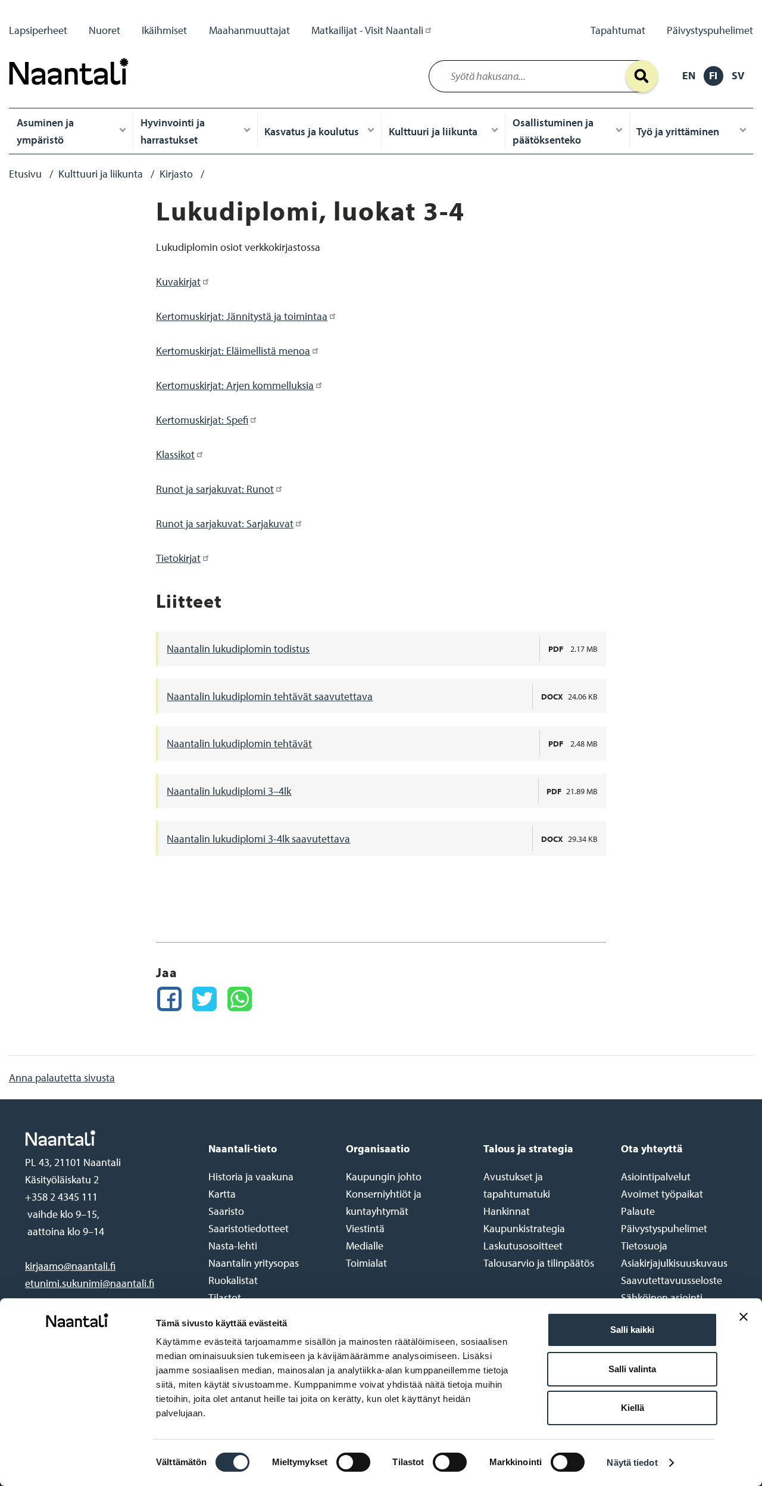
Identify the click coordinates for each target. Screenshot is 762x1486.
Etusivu (25, 174)
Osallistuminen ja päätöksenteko (553, 131)
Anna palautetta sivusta (62, 1077)
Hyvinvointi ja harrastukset (172, 131)
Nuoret (104, 30)
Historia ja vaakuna (250, 1176)
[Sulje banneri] (743, 1326)
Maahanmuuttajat (249, 30)
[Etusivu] (72, 88)
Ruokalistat (233, 1280)
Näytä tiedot (632, 1462)
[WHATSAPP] (239, 999)
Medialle (364, 1245)
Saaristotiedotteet (248, 1228)
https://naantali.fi (104, 1138)
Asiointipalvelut (656, 1176)
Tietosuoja (644, 1245)
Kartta (222, 1194)
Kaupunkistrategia (524, 1228)
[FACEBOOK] (169, 999)
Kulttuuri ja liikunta (433, 131)
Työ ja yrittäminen (677, 131)
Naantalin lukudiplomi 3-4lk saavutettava (258, 838)
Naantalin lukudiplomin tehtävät (239, 743)
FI (713, 75)
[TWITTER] (204, 999)
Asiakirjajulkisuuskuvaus (674, 1263)
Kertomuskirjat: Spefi (202, 420)
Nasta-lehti (232, 1245)
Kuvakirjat (178, 281)
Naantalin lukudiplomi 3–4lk (229, 791)
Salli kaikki (632, 1330)
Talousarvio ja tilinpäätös (538, 1263)
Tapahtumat (618, 30)
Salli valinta (632, 1369)
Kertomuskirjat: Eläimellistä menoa (233, 350)
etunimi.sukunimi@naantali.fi (89, 1283)
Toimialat (366, 1263)
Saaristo (226, 1211)
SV (738, 75)
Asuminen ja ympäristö (45, 131)
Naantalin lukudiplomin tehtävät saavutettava (270, 696)
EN (688, 75)
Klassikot (175, 454)
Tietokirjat (178, 558)
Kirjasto (176, 174)
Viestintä (365, 1228)
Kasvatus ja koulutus (311, 131)
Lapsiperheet (38, 30)
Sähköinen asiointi (661, 1297)
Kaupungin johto (383, 1176)
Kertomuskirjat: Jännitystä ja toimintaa (241, 316)
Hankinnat (506, 1211)
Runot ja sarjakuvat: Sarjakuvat (224, 523)
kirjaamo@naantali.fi (70, 1266)
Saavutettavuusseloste (671, 1280)
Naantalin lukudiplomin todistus (238, 648)
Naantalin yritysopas (253, 1263)
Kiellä (632, 1408)
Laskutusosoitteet (523, 1245)
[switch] (353, 1462)
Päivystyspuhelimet (710, 30)
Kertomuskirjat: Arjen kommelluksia (235, 385)
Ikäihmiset (164, 30)
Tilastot (224, 1297)
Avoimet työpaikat (662, 1194)
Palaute (638, 1211)
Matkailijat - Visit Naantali (367, 30)
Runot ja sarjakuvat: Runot (215, 489)
